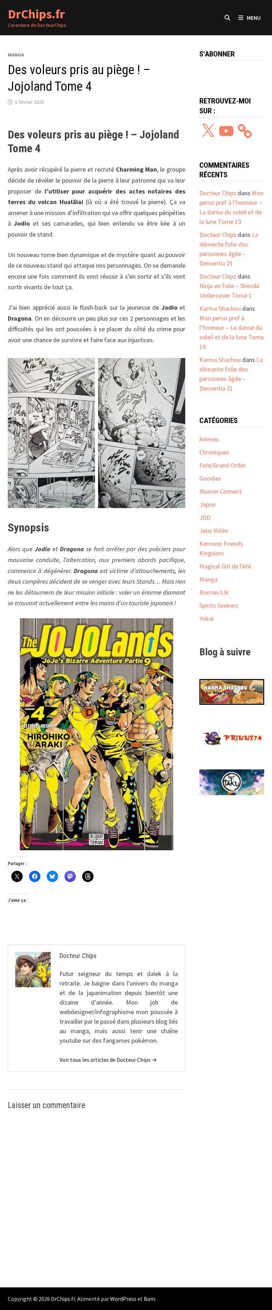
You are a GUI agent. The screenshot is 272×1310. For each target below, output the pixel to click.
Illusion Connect (220, 491)
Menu (254, 17)
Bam (149, 1298)
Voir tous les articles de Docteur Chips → (108, 1059)
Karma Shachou (220, 308)
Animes (209, 439)
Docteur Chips (217, 193)
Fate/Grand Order (222, 465)
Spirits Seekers (218, 605)
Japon (207, 504)
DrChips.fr (36, 14)
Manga (16, 55)
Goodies (210, 478)
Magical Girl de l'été (225, 566)
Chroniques (214, 452)
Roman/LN (213, 592)
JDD (204, 517)
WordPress (123, 1298)
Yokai (206, 618)
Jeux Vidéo (213, 530)
